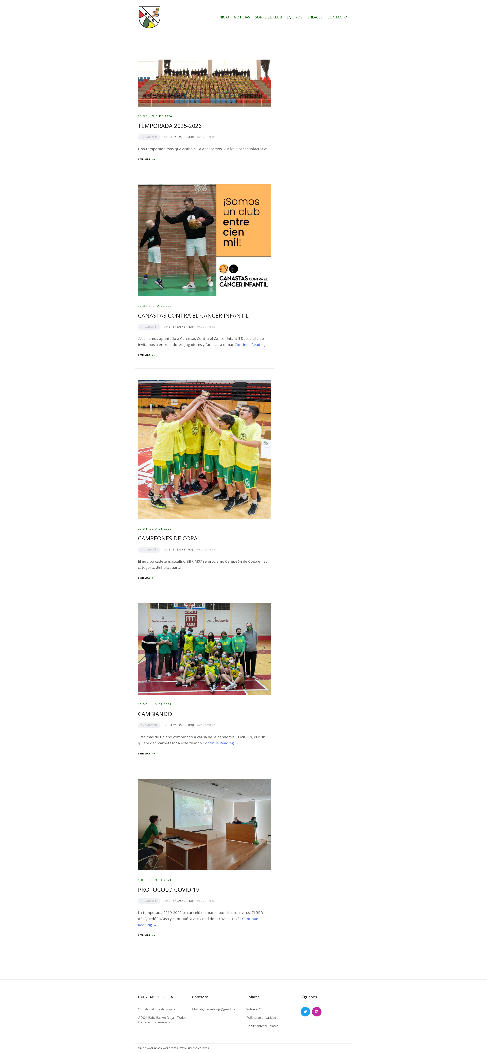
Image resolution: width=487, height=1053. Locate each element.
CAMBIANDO (155, 714)
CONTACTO (337, 17)
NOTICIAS (242, 17)
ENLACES (315, 17)
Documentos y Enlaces (262, 1026)
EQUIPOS (294, 17)
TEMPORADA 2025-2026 (170, 126)
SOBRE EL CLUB (268, 17)
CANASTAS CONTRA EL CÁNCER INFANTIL (193, 315)
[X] (305, 1011)
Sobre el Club (255, 1009)
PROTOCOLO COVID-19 (168, 889)
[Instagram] (316, 1011)
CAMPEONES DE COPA (167, 538)
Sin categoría (149, 137)
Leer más (146, 159)
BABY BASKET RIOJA (181, 137)
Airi (190, 1048)
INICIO (223, 17)
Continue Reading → (252, 344)
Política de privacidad (261, 1018)
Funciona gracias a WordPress (158, 1048)
